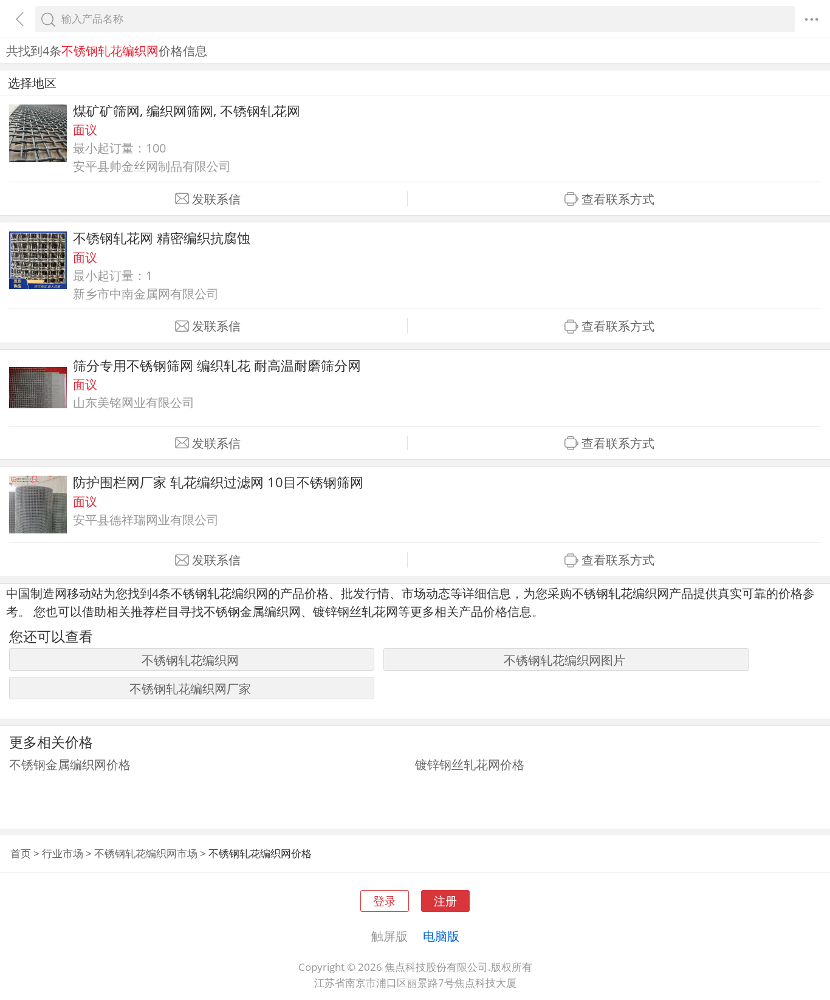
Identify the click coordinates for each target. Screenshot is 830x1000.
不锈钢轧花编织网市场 (145, 853)
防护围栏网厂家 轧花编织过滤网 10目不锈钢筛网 (218, 482)
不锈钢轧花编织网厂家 (190, 688)
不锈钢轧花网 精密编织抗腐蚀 (161, 238)
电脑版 (441, 935)
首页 (20, 853)
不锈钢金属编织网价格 (70, 764)
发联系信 (216, 199)
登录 (384, 900)
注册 (445, 900)
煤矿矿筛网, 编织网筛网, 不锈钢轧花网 (186, 111)
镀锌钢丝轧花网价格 (469, 764)
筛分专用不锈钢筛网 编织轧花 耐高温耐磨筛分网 (217, 365)
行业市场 (62, 853)
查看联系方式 (617, 199)
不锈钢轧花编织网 (190, 659)
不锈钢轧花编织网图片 (564, 659)
